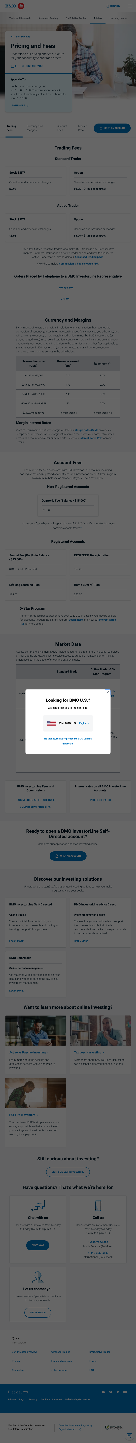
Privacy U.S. (68, 743)
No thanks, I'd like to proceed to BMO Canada (68, 738)
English (83, 723)
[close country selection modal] (107, 692)
